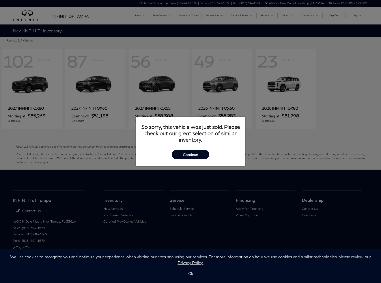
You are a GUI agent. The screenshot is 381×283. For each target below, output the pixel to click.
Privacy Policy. (191, 262)
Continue (190, 154)
